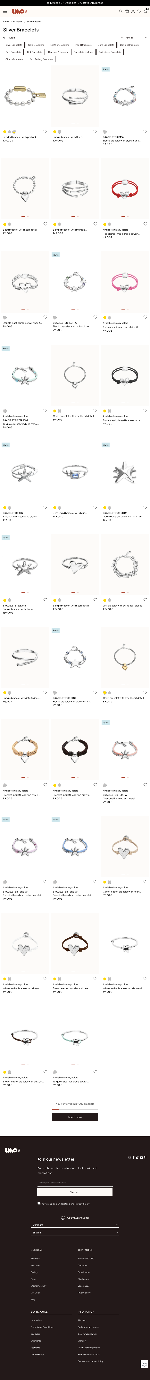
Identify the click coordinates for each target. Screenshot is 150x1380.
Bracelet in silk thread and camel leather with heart (20, 795)
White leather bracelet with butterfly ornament (123, 988)
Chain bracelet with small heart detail (73, 416)
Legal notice (83, 1286)
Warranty (82, 1341)
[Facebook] (134, 1157)
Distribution (83, 1279)
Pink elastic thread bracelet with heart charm (120, 327)
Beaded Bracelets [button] (58, 52)
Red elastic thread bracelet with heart (120, 234)
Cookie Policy (37, 1354)
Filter (11, 38)
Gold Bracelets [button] (36, 44)
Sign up (75, 1192)
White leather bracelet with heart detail (21, 988)
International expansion (89, 1347)
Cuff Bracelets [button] (13, 52)
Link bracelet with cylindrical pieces (122, 605)
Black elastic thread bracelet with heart (121, 420)
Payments (35, 1347)
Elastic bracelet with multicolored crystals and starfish (71, 326)
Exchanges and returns (88, 1327)
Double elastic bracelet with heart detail (21, 323)
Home (6, 21)
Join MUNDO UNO (86, 1258)
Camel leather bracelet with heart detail (121, 891)
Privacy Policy (82, 1204)
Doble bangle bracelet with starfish (122, 516)
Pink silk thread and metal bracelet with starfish (22, 895)
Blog (33, 1299)
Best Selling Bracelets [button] (41, 59)
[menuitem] (8, 22)
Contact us (83, 1265)
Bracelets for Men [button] (83, 52)
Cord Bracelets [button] (106, 44)
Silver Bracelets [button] (13, 44)
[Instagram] (130, 1157)
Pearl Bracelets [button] (83, 44)
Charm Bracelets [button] (14, 59)
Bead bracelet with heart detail (20, 229)
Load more (75, 1117)
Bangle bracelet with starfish (18, 609)
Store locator (84, 1272)
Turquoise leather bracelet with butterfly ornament (70, 1081)
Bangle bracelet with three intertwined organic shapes (68, 137)
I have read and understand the (64, 1204)
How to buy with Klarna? (89, 1354)
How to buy (36, 1320)
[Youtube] (141, 1157)
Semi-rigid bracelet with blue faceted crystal (69, 513)
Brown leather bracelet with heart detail (71, 988)
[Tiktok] (137, 1157)
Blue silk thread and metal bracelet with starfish (72, 895)
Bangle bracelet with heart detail (71, 605)
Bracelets (18, 21)
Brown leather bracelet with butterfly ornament (23, 1081)
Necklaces (35, 1265)
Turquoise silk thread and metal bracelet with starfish (20, 424)
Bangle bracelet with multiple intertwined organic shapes (69, 230)
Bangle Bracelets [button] (129, 44)
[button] (132, 11)
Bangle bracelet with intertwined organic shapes (21, 698)
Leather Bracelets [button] (59, 44)
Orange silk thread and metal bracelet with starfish (119, 798)
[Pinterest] (145, 1157)
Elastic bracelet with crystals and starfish (121, 140)
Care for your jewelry (87, 1334)
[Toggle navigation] (5, 11)
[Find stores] (125, 11)
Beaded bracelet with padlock (20, 137)
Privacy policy (84, 1292)
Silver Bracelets (34, 21)
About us (82, 1320)
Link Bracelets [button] (34, 52)
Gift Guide (35, 1292)
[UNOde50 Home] (19, 11)
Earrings (34, 1272)
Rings (33, 1279)
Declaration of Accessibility (90, 1361)
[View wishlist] (138, 11)
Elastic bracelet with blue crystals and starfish (71, 701)
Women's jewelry (38, 1286)
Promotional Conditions (42, 1327)
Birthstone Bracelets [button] (110, 52)
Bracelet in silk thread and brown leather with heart (71, 795)
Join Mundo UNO (57, 2)
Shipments (36, 1341)
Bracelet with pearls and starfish (20, 516)
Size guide (35, 1334)
